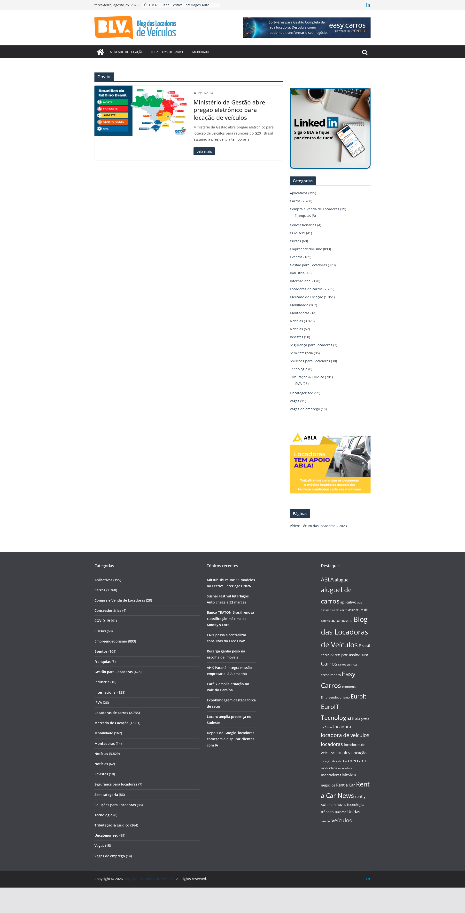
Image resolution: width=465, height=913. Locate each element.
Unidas (353, 811)
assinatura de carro (334, 610)
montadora (345, 768)
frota (356, 718)
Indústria (297, 273)
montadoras (331, 774)
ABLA (327, 579)
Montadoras (300, 313)
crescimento (331, 675)
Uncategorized (301, 393)
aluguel (342, 580)
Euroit (358, 696)
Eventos (296, 257)
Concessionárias (303, 225)
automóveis (341, 620)
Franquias (303, 215)
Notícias (296, 321)
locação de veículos (334, 761)
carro (325, 655)
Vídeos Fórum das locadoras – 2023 (318, 526)
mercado (357, 760)
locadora (342, 727)
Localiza (343, 752)
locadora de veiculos (345, 735)
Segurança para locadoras (311, 345)
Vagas (294, 401)
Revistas (296, 337)
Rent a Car (345, 785)
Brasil (364, 646)
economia (349, 686)
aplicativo (348, 602)
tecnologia (355, 804)
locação (360, 752)
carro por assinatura (349, 655)
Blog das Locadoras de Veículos (344, 632)
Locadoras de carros (168, 52)
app (359, 602)
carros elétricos (347, 664)
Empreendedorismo (306, 249)
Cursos (295, 241)
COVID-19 (297, 233)
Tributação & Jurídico (307, 377)
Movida (349, 775)
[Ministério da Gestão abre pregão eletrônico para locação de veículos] (141, 111)
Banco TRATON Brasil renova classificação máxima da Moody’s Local (230, 618)
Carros (295, 201)
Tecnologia (298, 369)
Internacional (300, 281)
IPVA (298, 383)
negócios (328, 785)
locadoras (332, 744)
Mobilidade (201, 52)
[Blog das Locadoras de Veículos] (100, 52)
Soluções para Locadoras (310, 361)
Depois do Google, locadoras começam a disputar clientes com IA (230, 738)
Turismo (340, 812)
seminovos (337, 804)
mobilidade (329, 768)
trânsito (327, 812)
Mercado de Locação (126, 52)
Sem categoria (301, 353)
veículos (342, 820)
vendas (326, 821)
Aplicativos (298, 193)
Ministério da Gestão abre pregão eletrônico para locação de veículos (229, 109)
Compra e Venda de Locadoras (314, 209)
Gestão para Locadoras (308, 265)
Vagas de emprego (305, 409)
